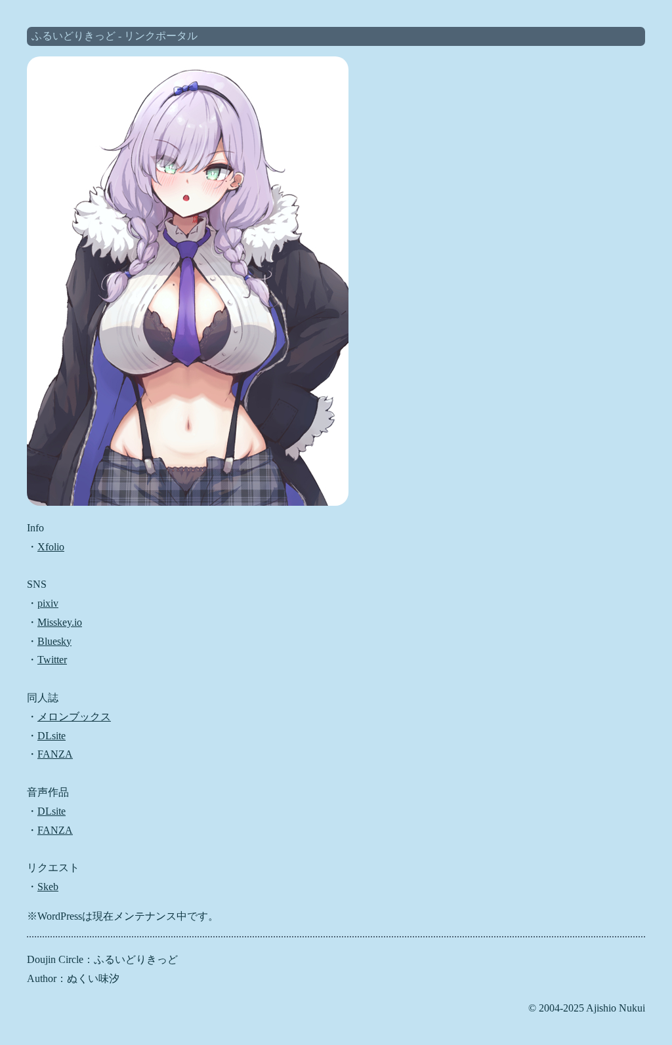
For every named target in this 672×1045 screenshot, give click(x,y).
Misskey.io (59, 622)
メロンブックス (74, 716)
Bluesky (54, 641)
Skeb (47, 886)
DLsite (51, 735)
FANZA (55, 754)
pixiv (47, 603)
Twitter (52, 659)
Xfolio (50, 546)
